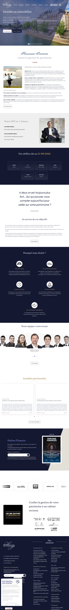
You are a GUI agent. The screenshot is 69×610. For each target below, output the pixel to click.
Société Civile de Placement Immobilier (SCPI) (39, 584)
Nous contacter (17, 31)
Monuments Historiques (56, 555)
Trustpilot (34, 62)
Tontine (35, 563)
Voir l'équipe (34, 363)
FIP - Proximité (54, 579)
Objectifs (40, 5)
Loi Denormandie (54, 550)
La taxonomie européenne (39, 599)
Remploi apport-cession (56, 590)
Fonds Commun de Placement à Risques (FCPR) (58, 568)
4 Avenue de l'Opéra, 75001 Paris (12, 556)
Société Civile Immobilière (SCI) (40, 588)
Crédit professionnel (55, 601)
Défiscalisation (55, 575)
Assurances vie (37, 548)
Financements (55, 594)
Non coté (53, 565)
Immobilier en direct (57, 548)
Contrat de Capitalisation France (40, 555)
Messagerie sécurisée (10, 560)
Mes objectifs (34, 241)
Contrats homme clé (55, 609)
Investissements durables (40, 597)
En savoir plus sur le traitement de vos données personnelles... (25, 458)
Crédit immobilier (54, 596)
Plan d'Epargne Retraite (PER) (39, 559)
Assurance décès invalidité (57, 607)
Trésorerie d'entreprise (38, 573)
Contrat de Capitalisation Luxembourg (38, 557)
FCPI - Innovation (55, 577)
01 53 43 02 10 (8, 563)
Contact (46, 5)
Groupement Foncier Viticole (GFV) (40, 593)
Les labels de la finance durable (40, 600)
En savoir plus (7, 31)
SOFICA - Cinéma (55, 589)
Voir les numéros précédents (51, 464)
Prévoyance (54, 605)
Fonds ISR (35, 602)
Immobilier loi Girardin (55, 556)
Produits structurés (37, 575)
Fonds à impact (36, 604)
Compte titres (36, 568)
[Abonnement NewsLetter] (24, 575)
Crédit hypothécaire (55, 598)
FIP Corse (53, 581)
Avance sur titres (54, 600)
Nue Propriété (54, 560)
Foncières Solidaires (55, 585)
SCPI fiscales (54, 561)
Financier (27, 5)
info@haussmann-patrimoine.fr (12, 558)
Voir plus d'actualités (34, 421)
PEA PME (35, 572)
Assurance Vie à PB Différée (39, 553)
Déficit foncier (54, 558)
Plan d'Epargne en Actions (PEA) (40, 570)
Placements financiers (39, 566)
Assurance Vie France (38, 550)
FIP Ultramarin (54, 582)
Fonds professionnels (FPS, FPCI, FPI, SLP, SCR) (58, 571)
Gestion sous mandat (38, 577)
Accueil (15, 5)
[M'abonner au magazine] (28, 455)
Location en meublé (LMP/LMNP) (58, 552)
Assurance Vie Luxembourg (39, 552)
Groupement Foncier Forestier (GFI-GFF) (41, 591)
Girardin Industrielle (55, 584)
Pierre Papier (37, 580)
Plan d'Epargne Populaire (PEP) (40, 561)
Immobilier (34, 5)
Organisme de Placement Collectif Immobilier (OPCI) (40, 586)
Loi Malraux (53, 553)
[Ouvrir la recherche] (60, 5)
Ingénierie (21, 5)
